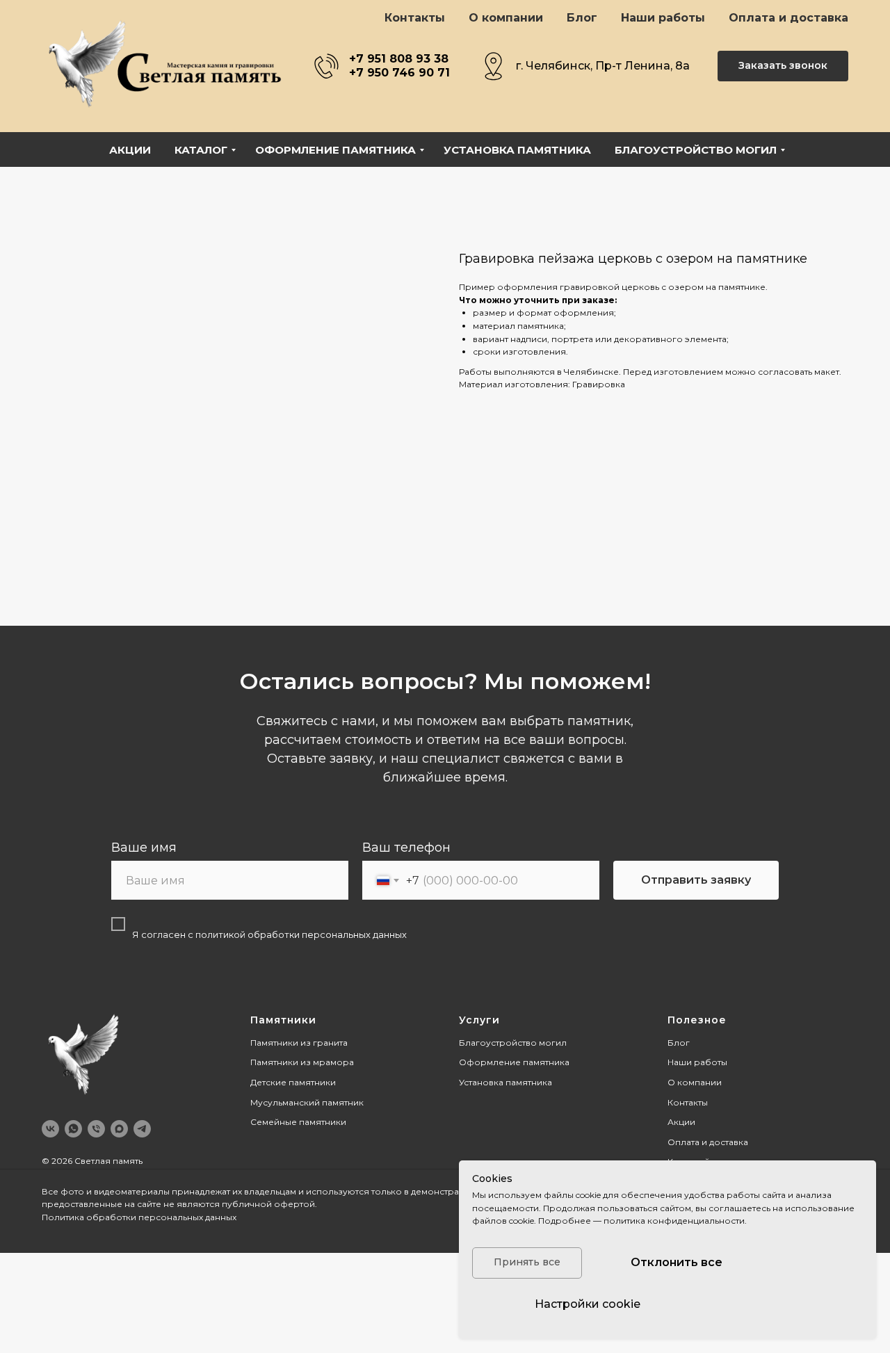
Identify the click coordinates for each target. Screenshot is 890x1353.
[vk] (50, 1128)
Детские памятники (293, 1082)
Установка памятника (517, 149)
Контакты (415, 17)
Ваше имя (144, 847)
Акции (130, 149)
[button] (783, 66)
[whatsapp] (73, 1128)
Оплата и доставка (788, 17)
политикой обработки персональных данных (301, 934)
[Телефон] (96, 1128)
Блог (582, 17)
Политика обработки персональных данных (139, 1217)
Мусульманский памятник (307, 1102)
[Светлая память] (119, 1128)
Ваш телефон (406, 847)
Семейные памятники (298, 1122)
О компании (506, 17)
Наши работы (663, 17)
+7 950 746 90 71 (399, 72)
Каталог (201, 149)
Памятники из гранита (299, 1042)
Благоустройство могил (696, 149)
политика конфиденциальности (674, 1220)
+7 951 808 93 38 (398, 58)
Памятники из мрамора (302, 1062)
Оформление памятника (335, 149)
